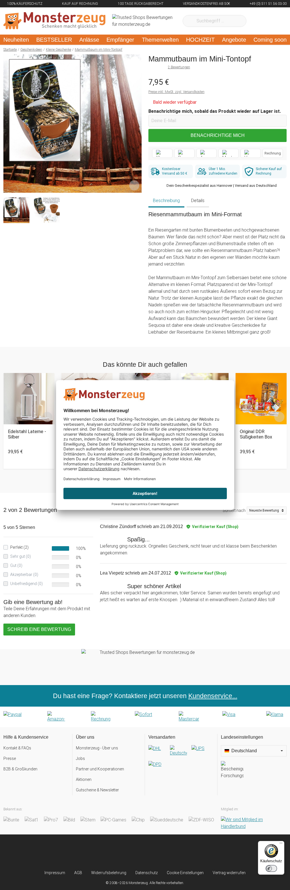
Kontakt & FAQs (17, 748)
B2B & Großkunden (20, 769)
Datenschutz (146, 872)
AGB (78, 872)
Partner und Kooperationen (100, 769)
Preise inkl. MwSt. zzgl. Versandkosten (176, 92)
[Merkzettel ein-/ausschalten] (134, 185)
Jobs (80, 758)
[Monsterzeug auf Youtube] (178, 852)
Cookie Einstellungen (185, 872)
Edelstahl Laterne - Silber (27, 434)
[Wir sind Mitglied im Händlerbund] (254, 823)
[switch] (271, 868)
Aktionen (83, 779)
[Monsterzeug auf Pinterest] (156, 852)
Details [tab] (197, 200)
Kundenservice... (212, 696)
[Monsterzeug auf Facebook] (134, 852)
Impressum (54, 872)
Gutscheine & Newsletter (97, 790)
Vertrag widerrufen (229, 872)
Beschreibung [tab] (166, 200)
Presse (9, 758)
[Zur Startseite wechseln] (54, 21)
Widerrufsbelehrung (108, 872)
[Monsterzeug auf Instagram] (112, 852)
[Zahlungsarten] (145, 716)
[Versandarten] (181, 761)
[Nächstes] (135, 123)
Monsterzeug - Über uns (97, 748)
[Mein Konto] (275, 21)
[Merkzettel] (258, 21)
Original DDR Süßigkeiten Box (256, 434)
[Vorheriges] (9, 123)
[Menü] (281, 844)
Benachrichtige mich (218, 135)
